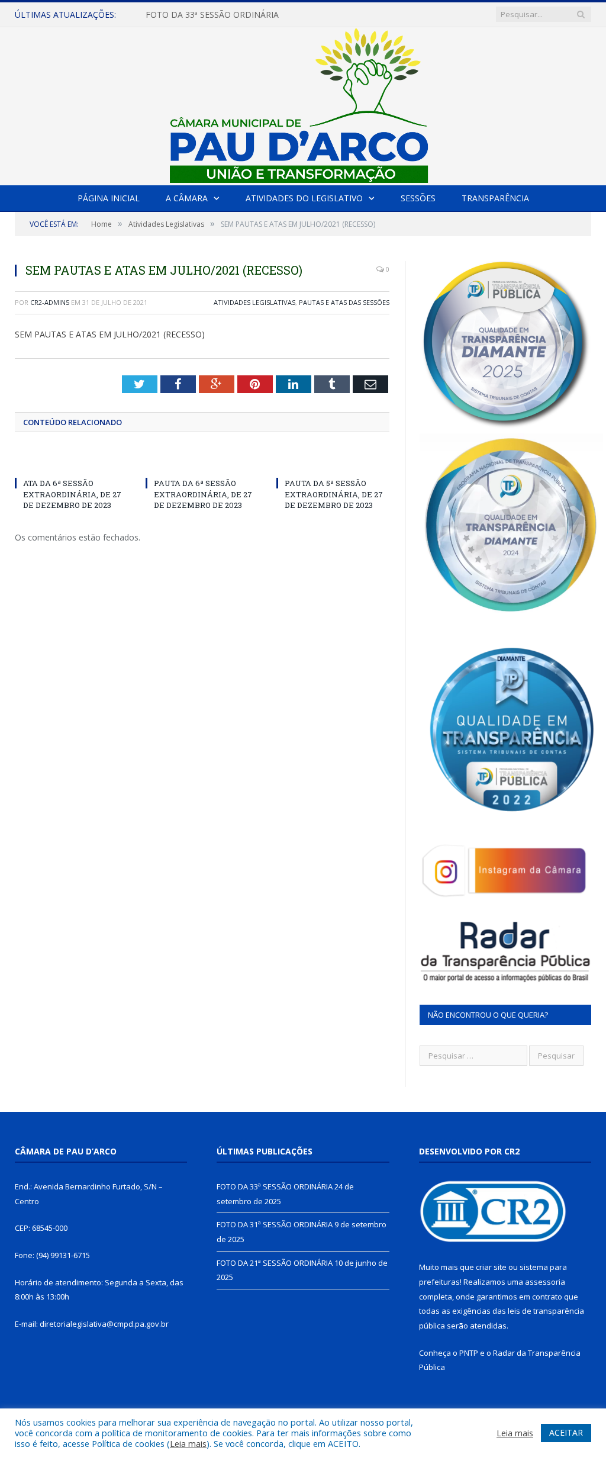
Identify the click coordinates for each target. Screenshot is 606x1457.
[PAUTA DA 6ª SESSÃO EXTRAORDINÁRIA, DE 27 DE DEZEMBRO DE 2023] (202, 461)
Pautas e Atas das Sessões (344, 302)
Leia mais (188, 1443)
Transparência (495, 198)
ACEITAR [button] (566, 1432)
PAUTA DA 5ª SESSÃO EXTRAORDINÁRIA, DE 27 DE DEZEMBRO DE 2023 (334, 494)
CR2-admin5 (49, 302)
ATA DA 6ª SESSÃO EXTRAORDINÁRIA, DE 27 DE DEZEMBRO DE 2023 (72, 494)
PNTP (468, 1352)
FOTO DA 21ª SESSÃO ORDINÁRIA (275, 1262)
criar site (491, 1267)
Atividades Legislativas (254, 302)
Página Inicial (109, 198)
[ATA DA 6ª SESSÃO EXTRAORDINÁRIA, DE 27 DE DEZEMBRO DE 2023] (71, 461)
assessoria (545, 1281)
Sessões (418, 198)
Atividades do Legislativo (304, 198)
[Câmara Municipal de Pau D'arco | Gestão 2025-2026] (303, 103)
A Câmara (187, 198)
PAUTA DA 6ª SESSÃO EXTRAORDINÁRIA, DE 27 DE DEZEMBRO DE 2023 (203, 494)
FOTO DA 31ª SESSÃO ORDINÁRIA (212, 14)
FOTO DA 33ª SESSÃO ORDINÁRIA (275, 1186)
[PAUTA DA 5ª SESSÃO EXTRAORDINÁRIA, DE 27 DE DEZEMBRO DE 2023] (332, 461)
